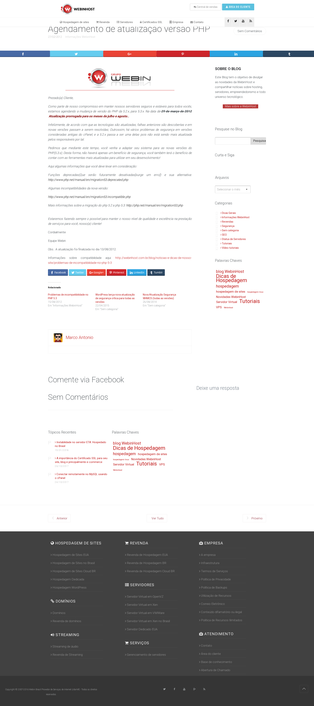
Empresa (177, 22)
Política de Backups (214, 587)
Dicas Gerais (229, 212)
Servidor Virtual (226, 302)
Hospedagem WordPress (69, 587)
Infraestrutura (210, 563)
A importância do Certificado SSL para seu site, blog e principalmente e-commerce (81, 460)
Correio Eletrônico (213, 604)
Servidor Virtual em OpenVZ (145, 596)
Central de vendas (207, 6)
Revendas (227, 221)
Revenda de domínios (67, 621)
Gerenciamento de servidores (146, 654)
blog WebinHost (230, 272)
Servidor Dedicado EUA (142, 629)
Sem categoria (230, 230)
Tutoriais (227, 243)
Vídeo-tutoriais (230, 247)
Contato (198, 22)
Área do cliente (239, 6)
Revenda (104, 22)
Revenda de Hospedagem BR (146, 563)
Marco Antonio (79, 337)
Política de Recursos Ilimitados (221, 620)
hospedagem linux (255, 292)
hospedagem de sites (230, 291)
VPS (219, 307)
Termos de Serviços (214, 571)
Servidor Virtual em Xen (142, 605)
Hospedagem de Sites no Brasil (74, 563)
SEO (224, 234)
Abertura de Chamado (215, 670)
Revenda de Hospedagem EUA (147, 555)
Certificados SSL (152, 22)
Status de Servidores (234, 239)
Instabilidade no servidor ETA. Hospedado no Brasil (80, 444)
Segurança (228, 226)
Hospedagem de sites (75, 22)
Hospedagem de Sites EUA (71, 555)
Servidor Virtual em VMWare (145, 613)
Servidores (126, 22)
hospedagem (227, 286)
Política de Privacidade (216, 579)
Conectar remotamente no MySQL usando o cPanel (81, 476)
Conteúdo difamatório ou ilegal (221, 612)
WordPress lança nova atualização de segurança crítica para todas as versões (115, 298)
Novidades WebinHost (231, 297)
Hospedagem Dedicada (68, 579)
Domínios (59, 613)
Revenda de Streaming (68, 654)
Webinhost (228, 308)
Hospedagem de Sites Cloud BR (74, 571)
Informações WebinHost (80, 36)
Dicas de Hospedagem (231, 278)
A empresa (208, 555)
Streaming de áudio (65, 646)
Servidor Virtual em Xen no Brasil (148, 621)
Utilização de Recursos (216, 595)
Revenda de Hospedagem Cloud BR (151, 571)
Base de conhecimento (216, 662)
